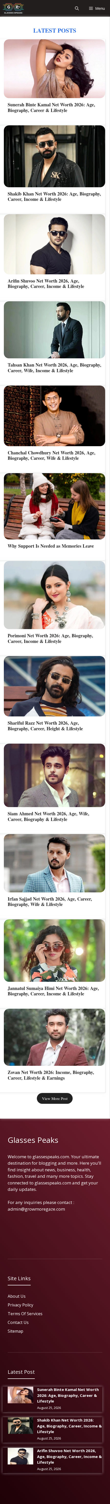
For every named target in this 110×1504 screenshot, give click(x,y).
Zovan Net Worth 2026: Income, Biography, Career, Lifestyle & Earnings (51, 1075)
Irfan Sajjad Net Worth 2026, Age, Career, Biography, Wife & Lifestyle (50, 901)
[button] (77, 8)
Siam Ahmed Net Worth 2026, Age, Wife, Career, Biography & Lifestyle (48, 816)
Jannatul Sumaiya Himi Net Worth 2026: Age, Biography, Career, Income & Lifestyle (53, 991)
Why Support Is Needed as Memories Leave (51, 546)
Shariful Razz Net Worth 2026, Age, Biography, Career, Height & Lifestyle (45, 726)
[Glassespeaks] (13, 8)
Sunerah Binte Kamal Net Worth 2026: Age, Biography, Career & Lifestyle (51, 107)
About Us (17, 1296)
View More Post (55, 1098)
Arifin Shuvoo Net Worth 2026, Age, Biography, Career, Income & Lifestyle (46, 283)
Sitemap (15, 1331)
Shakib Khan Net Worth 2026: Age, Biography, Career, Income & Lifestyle (54, 196)
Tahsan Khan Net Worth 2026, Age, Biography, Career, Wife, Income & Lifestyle (54, 367)
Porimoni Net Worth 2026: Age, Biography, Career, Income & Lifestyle (50, 638)
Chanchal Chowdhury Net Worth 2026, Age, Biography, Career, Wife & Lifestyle (51, 455)
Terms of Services (25, 1313)
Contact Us (18, 1322)
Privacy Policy (20, 1305)
